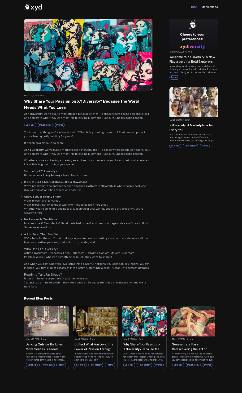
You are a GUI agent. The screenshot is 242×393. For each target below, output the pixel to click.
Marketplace (210, 7)
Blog (194, 7)
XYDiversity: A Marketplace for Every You (191, 128)
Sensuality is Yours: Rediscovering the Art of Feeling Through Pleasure (190, 347)
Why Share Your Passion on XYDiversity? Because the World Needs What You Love (143, 347)
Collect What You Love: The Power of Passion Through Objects (93, 347)
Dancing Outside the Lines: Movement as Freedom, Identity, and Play (45, 347)
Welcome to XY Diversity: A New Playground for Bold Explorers (192, 59)
